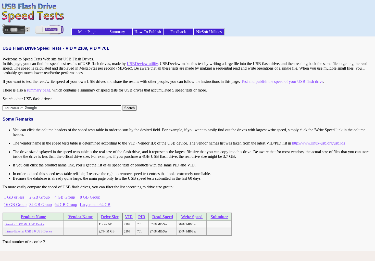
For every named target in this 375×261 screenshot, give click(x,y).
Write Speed (192, 217)
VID (129, 217)
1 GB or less (14, 197)
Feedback (178, 32)
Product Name (33, 217)
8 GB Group (90, 197)
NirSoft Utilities (209, 32)
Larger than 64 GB (95, 204)
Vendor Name (80, 217)
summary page (38, 90)
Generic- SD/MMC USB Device (24, 224)
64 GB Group (66, 204)
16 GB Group (15, 204)
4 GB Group (65, 197)
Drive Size (110, 217)
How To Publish (147, 32)
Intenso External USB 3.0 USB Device (28, 231)
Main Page (86, 32)
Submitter (219, 217)
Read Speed (162, 217)
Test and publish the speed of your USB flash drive (282, 81)
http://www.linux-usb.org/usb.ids (318, 143)
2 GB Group (39, 197)
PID (141, 217)
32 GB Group (40, 204)
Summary (117, 32)
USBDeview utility (142, 63)
